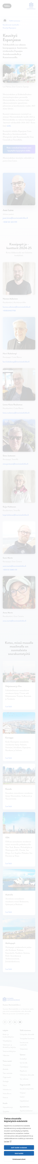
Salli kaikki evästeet (19, 1147)
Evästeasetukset (19, 1159)
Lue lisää (6, 1141)
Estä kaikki (19, 1153)
